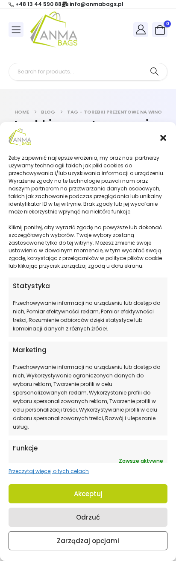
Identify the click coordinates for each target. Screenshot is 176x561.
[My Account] (141, 29)
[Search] (154, 71)
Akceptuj (88, 493)
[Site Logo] (53, 29)
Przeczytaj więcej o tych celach (49, 471)
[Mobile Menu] (16, 29)
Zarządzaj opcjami (88, 540)
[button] (163, 137)
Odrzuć (88, 517)
